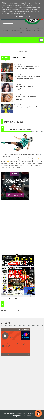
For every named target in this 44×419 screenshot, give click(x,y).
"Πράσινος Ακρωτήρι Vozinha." (25, 107)
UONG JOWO (26, 416)
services (25, 58)
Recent (5, 58)
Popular (15, 58)
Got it (28, 17)
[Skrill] (22, 186)
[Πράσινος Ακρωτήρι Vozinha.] (7, 110)
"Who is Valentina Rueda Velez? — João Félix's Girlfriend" (27, 67)
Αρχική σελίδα (22, 52)
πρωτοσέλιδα (14, 299)
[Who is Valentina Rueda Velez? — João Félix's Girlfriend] (7, 69)
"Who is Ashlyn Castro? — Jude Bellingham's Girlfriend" (27, 77)
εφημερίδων (23, 299)
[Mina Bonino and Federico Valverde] (7, 99)
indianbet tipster (21, 414)
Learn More (18, 17)
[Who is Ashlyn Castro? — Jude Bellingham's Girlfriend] (7, 79)
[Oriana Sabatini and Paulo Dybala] (7, 89)
